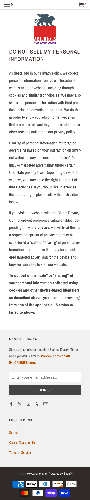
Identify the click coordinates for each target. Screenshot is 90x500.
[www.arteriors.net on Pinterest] (20, 404)
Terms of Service (20, 452)
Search (13, 432)
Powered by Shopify (61, 473)
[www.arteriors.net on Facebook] (11, 404)
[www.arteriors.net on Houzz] (37, 404)
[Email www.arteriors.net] (46, 404)
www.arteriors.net (37, 473)
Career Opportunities (23, 442)
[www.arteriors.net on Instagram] (28, 404)
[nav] (11, 5)
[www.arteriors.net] (45, 29)
